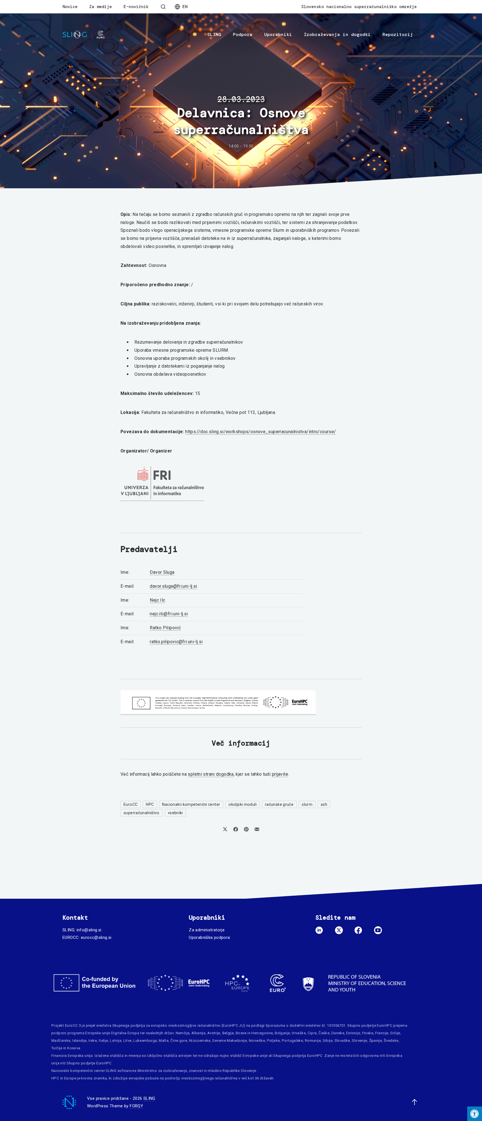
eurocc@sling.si (96, 937)
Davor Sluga (162, 572)
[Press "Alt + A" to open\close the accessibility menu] (474, 1113)
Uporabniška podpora (209, 937)
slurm (307, 804)
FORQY (136, 1105)
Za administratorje (207, 929)
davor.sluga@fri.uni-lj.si (173, 586)
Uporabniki (278, 34)
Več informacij (241, 743)
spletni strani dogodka (210, 774)
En (184, 6)
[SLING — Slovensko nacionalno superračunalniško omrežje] (83, 35)
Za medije (100, 6)
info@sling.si (89, 929)
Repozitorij (397, 34)
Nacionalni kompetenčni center (191, 804)
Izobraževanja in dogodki (337, 34)
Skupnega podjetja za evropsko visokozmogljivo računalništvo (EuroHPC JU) (178, 1025)
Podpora (242, 34)
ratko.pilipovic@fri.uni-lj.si (176, 641)
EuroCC (131, 804)
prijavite (280, 774)
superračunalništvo (142, 813)
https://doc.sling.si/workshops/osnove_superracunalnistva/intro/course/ (260, 431)
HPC (150, 804)
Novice (70, 6)
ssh (324, 804)
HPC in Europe (63, 1078)
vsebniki (175, 813)
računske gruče (279, 804)
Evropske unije (97, 1033)
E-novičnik (136, 6)
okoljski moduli (242, 804)
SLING (214, 34)
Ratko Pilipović (165, 627)
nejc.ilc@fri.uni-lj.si (169, 613)
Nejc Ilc (157, 600)
